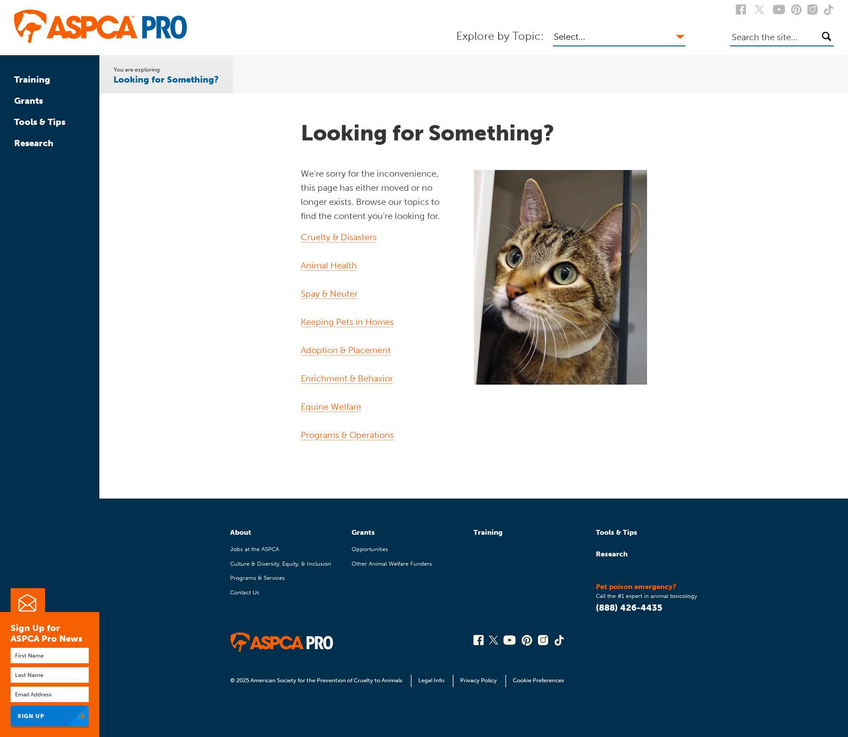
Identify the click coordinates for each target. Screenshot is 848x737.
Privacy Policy (478, 680)
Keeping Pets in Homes (347, 322)
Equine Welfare (331, 406)
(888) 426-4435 (629, 607)
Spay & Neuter (329, 293)
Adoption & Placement (346, 350)
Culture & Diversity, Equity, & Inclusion (280, 563)
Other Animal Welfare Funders (392, 563)
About (240, 532)
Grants (28, 100)
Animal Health (329, 265)
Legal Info (431, 680)
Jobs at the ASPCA (254, 549)
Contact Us (244, 592)
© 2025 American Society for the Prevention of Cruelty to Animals (317, 680)
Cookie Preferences (538, 680)
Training (32, 79)
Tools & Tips (39, 122)
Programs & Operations (347, 435)
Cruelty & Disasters (339, 237)
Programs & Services (257, 577)
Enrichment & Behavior (347, 378)
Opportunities (370, 549)
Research (33, 143)
